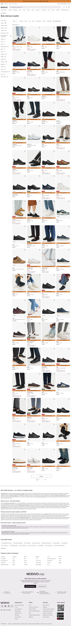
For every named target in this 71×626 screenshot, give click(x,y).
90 (45, 479)
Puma (13, 562)
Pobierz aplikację (64, 3)
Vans (11, 515)
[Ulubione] (66, 7)
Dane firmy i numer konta (35, 606)
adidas (25, 562)
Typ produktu (38, 21)
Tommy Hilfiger (38, 564)
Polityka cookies (43, 623)
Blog (59, 3)
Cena (29, 21)
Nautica (48, 562)
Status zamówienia (21, 608)
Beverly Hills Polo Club (51, 558)
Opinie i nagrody (49, 616)
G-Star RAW (3, 558)
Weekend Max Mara (4, 564)
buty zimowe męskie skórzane (41, 496)
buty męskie (60, 495)
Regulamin (10, 623)
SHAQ (13, 560)
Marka (33, 21)
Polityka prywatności (24, 623)
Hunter (25, 560)
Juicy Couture (38, 560)
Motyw (44, 21)
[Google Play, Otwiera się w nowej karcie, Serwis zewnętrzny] (60, 614)
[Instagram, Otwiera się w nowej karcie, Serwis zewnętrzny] (2, 606)
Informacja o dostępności (49, 612)
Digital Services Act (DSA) (49, 614)
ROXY (60, 556)
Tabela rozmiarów (49, 605)
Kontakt (21, 618)
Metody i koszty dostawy (21, 605)
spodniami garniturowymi (13, 495)
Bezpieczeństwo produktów (49, 610)
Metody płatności (21, 612)
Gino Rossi (14, 556)
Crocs (37, 558)
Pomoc (69, 3)
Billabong (37, 556)
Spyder (13, 564)
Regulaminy (35, 616)
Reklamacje (21, 614)
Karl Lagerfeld (38, 562)
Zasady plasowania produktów (49, 608)
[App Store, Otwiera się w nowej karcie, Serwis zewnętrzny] (60, 616)
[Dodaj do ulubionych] (25, 27)
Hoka (60, 560)
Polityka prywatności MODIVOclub (34, 623)
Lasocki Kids (3, 562)
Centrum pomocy (21, 616)
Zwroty (21, 606)
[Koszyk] (69, 7)
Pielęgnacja (49, 606)
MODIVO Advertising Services (35, 614)
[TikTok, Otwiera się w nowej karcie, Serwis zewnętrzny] (12, 606)
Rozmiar (21, 21)
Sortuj (14, 21)
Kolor (26, 21)
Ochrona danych (49, 623)
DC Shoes (26, 564)
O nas (35, 605)
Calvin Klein (3, 556)
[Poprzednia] (3, 1)
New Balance (49, 560)
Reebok (60, 562)
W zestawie (49, 21)
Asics (48, 564)
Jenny (48, 556)
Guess (13, 558)
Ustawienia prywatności (16, 623)
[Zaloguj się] (64, 7)
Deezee (25, 556)
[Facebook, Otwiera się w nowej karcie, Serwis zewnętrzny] (8, 606)
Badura (60, 558)
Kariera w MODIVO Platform (35, 610)
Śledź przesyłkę (21, 610)
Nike (25, 558)
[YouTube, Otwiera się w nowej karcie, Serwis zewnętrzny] (5, 606)
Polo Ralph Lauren (4, 560)
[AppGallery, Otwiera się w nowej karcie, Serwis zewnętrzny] (60, 619)
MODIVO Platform (35, 608)
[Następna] (68, 1)
